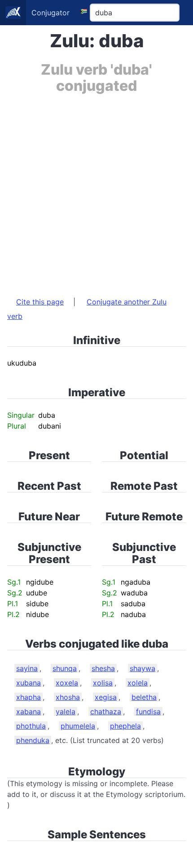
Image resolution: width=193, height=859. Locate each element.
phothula (31, 725)
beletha (144, 697)
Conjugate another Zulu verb (87, 309)
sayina (27, 668)
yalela (65, 711)
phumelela (78, 725)
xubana (28, 682)
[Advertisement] (96, 190)
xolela (137, 682)
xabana (28, 711)
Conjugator (50, 12)
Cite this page (40, 301)
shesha (103, 668)
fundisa (148, 711)
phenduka (32, 740)
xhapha (28, 697)
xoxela (67, 682)
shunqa (65, 668)
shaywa (142, 668)
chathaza (105, 711)
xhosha (68, 697)
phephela (125, 725)
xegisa (106, 697)
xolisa (103, 682)
